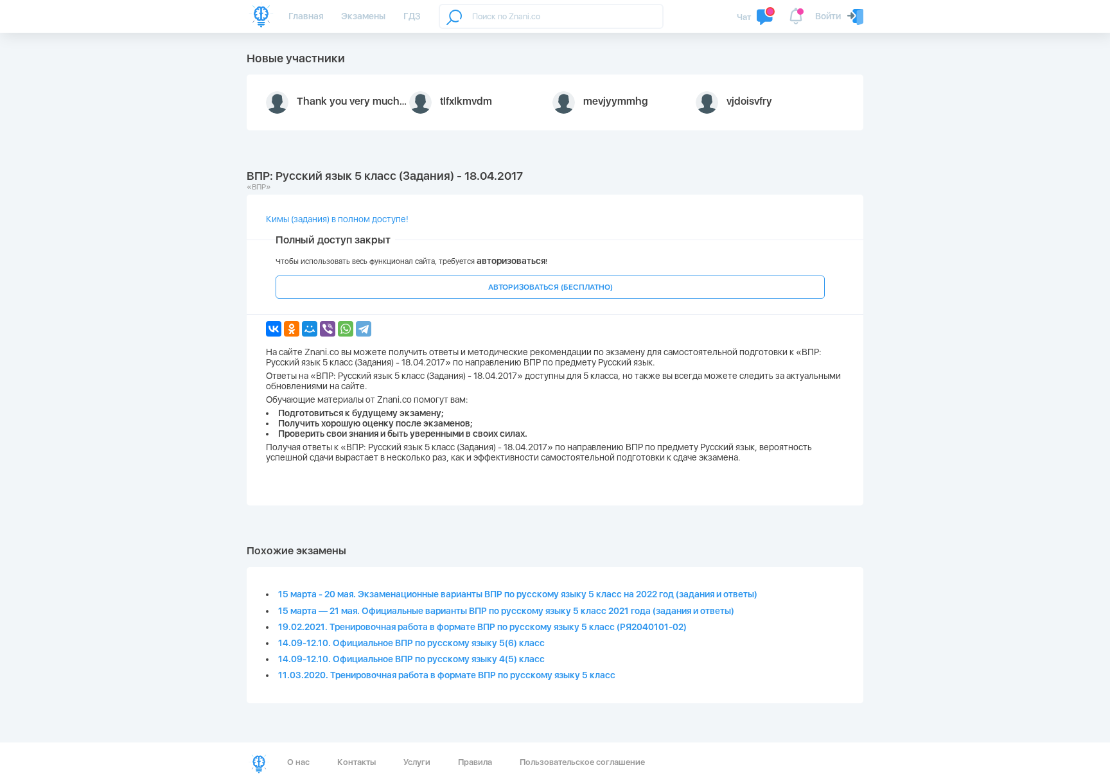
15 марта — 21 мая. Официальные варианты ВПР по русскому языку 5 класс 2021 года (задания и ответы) (506, 611)
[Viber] (327, 329)
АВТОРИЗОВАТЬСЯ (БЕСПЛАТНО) (550, 287)
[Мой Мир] (309, 329)
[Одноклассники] (291, 329)
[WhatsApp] (345, 329)
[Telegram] (363, 329)
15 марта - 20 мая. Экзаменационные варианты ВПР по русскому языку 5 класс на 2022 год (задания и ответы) (517, 594)
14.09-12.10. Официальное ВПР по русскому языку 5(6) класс (411, 643)
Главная (305, 16)
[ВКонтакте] (273, 329)
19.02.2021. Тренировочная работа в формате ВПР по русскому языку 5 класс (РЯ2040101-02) (482, 627)
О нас (298, 762)
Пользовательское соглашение (582, 762)
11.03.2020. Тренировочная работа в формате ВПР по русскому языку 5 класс (446, 675)
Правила (475, 762)
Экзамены (363, 16)
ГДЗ (412, 16)
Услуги (416, 762)
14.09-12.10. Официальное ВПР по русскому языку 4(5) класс (411, 659)
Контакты (356, 762)
